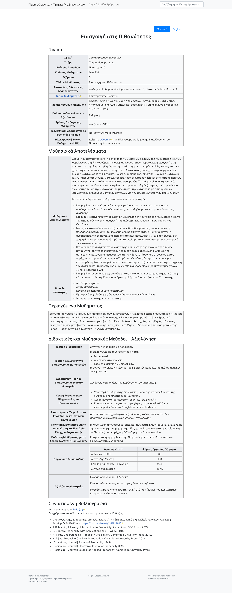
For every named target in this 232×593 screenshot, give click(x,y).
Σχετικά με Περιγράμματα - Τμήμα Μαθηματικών (50, 578)
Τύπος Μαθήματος (67, 96)
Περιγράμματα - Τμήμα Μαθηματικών (56, 4)
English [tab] (177, 29)
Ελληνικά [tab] (161, 29)
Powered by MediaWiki (158, 578)
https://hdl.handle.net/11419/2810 (101, 523)
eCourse (105, 139)
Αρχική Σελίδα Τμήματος (104, 4)
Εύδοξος (77, 509)
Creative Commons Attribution (161, 576)
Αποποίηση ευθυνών (37, 581)
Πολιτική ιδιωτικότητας (38, 576)
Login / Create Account (98, 576)
